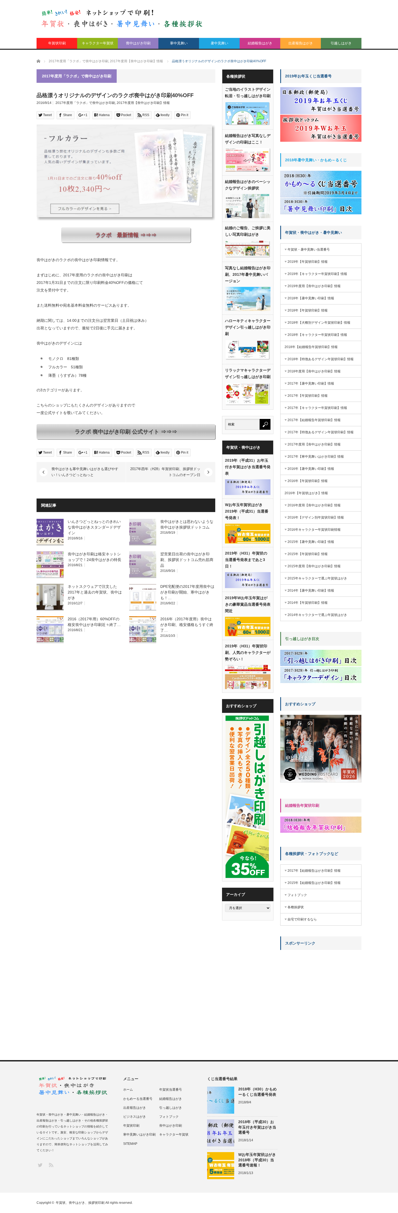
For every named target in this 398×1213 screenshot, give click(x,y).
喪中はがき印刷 (138, 43)
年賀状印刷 (57, 43)
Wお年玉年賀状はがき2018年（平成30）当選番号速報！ (257, 1159)
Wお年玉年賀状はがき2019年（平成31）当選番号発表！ (246, 511)
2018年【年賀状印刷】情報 (308, 310)
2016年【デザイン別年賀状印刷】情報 (316, 517)
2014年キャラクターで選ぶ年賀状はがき (317, 615)
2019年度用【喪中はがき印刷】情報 (314, 286)
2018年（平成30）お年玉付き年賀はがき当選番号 (257, 1127)
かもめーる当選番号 (137, 1099)
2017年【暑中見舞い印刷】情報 (311, 383)
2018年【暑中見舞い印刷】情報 (311, 298)
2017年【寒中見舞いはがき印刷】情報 (316, 456)
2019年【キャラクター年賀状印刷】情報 (317, 274)
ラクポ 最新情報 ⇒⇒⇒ (125, 235)
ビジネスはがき (134, 1117)
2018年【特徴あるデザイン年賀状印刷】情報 (321, 359)
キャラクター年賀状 (97, 43)
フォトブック (297, 895)
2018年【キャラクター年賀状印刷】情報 (317, 335)
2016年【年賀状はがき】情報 (306, 493)
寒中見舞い (179, 43)
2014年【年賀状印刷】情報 (308, 603)
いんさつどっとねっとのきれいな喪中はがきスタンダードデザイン (94, 527)
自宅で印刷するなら (302, 919)
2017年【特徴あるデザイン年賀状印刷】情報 (321, 432)
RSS (50, 1164)
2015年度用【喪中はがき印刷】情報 (314, 566)
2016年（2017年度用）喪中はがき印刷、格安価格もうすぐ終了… (186, 624)
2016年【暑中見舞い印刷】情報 (311, 469)
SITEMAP (130, 1144)
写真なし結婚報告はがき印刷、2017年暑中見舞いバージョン (247, 274)
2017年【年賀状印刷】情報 (308, 396)
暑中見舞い (219, 43)
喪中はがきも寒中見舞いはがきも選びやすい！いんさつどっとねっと (84, 472)
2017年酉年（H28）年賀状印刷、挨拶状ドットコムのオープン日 (165, 472)
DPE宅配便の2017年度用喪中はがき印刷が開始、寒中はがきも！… (187, 592)
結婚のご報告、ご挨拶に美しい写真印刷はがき (247, 231)
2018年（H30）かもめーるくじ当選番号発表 (257, 1091)
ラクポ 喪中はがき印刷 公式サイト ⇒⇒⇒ (126, 431)
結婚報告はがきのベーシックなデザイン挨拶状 (247, 184)
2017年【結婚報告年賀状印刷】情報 (314, 420)
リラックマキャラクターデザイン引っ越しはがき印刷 (247, 373)
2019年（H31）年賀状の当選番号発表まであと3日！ (246, 559)
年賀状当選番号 (170, 1089)
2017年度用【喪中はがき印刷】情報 (143, 103)
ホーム (128, 1089)
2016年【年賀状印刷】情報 (308, 481)
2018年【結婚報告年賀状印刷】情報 (311, 347)
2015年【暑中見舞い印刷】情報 (311, 542)
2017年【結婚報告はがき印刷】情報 (314, 871)
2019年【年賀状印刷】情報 (308, 262)
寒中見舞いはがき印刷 (139, 1134)
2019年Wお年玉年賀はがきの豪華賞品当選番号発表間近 (247, 604)
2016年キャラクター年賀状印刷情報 (314, 530)
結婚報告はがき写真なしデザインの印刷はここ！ (247, 138)
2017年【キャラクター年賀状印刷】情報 (317, 408)
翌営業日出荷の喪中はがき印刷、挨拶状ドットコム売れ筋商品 (186, 560)
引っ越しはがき (170, 1108)
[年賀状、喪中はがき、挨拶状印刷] (122, 18)
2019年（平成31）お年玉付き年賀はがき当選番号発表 (247, 467)
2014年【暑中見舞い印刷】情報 (311, 590)
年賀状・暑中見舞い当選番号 (309, 249)
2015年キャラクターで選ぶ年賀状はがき (317, 578)
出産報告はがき (300, 43)
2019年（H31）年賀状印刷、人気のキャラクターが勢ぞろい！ (247, 652)
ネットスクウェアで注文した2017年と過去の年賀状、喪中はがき (95, 592)
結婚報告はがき (260, 43)
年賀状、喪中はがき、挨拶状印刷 (80, 1203)
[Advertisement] (320, 988)
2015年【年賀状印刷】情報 (308, 554)
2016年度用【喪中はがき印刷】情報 (314, 505)
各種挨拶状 (296, 907)
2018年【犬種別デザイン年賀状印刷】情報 (319, 322)
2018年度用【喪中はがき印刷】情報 (314, 371)
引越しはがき (341, 43)
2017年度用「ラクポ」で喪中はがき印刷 (85, 103)
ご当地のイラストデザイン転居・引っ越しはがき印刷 (247, 92)
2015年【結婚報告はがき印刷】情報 (314, 883)
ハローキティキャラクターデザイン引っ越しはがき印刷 (247, 327)
